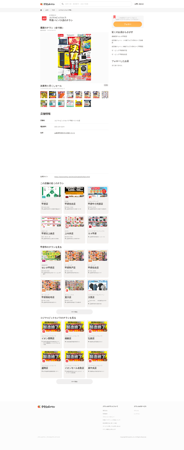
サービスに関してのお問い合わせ (111, 426)
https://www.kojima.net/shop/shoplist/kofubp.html (72, 177)
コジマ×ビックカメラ (57, 17)
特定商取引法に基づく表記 (110, 423)
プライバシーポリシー (108, 417)
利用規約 (105, 413)
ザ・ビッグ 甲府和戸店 (119, 50)
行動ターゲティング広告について (111, 420)
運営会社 (105, 410)
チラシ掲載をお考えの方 (109, 429)
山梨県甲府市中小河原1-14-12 (64, 133)
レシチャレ (137, 413)
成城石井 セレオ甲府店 (119, 36)
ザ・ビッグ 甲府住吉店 (119, 54)
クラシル (136, 410)
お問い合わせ (139, 4)
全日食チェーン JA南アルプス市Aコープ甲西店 (127, 46)
